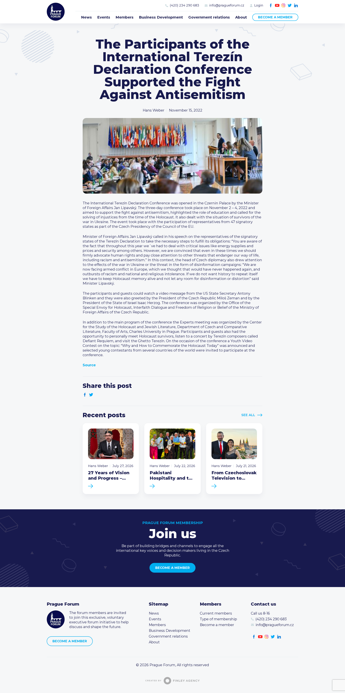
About (241, 17)
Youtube (277, 5)
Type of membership (218, 619)
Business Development (161, 17)
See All (248, 415)
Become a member (275, 17)
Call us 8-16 (260, 613)
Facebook (271, 5)
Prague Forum (56, 12)
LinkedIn (296, 5)
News (86, 17)
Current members (216, 613)
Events (103, 17)
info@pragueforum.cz (226, 5)
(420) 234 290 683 (184, 5)
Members (125, 17)
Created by (153, 681)
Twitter (290, 5)
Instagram (283, 5)
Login (258, 5)
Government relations (209, 17)
